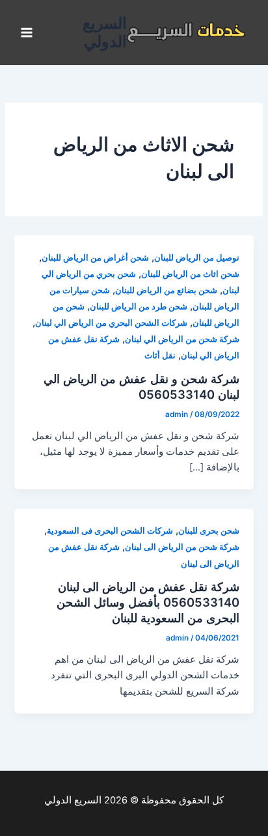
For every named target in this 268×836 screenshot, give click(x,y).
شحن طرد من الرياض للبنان (138, 306)
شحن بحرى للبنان (208, 531)
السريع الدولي (105, 32)
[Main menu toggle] (26, 32)
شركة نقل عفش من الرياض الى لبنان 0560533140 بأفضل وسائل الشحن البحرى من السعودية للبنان (148, 601)
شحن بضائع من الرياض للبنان (166, 290)
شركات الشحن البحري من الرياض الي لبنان (111, 323)
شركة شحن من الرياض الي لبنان (182, 339)
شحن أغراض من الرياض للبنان (95, 258)
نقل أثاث (160, 355)
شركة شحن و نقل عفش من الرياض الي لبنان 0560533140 (141, 386)
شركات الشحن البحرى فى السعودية (110, 531)
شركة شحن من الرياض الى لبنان (182, 547)
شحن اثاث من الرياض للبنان (190, 274)
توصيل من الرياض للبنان (196, 258)
